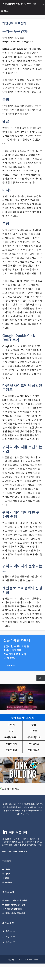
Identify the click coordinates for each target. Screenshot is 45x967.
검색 (40, 678)
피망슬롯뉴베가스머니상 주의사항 (19, 3)
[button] (42, 3)
